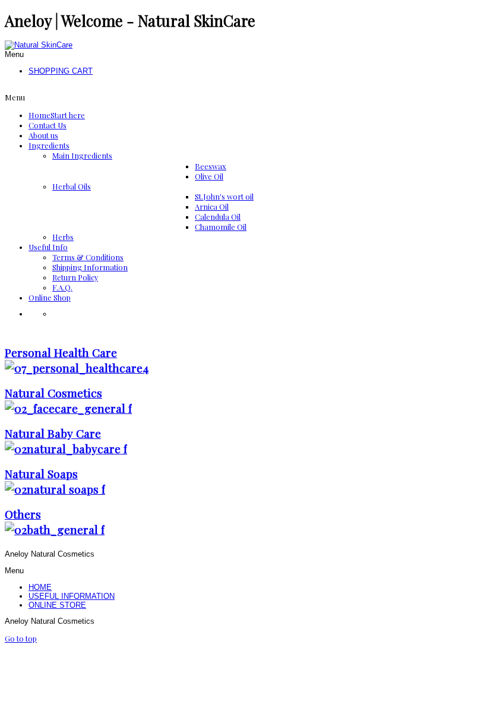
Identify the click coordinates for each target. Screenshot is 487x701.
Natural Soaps (41, 473)
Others (23, 514)
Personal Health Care (61, 352)
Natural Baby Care (53, 433)
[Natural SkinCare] (38, 44)
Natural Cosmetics (53, 392)
